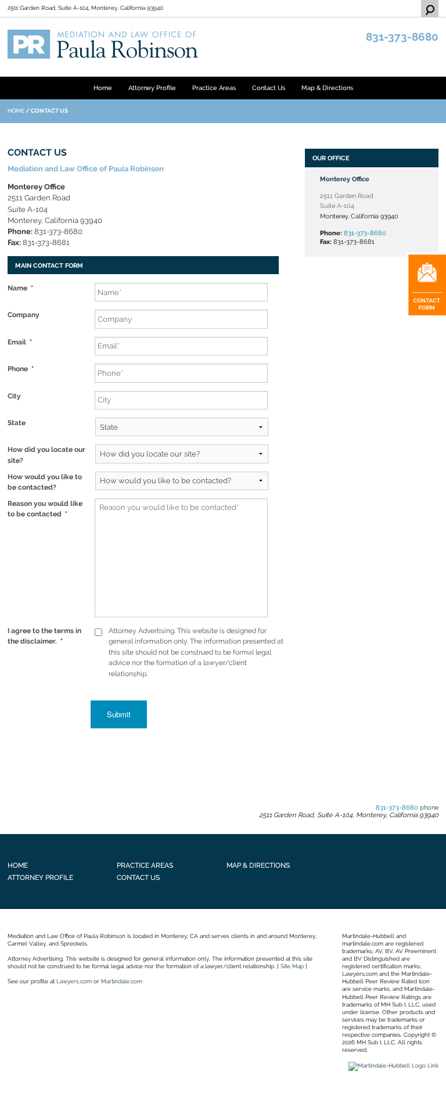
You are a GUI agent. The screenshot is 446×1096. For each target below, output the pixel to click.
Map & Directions (327, 88)
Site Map (292, 966)
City (14, 395)
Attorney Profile (152, 88)
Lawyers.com (74, 981)
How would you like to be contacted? (45, 481)
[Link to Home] (104, 43)
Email (20, 341)
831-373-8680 (402, 37)
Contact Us (268, 88)
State (17, 422)
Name (20, 287)
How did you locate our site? (46, 454)
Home (102, 88)
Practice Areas (214, 88)
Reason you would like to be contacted (45, 508)
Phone (21, 368)
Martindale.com (121, 981)
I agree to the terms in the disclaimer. (44, 635)
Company (23, 314)
